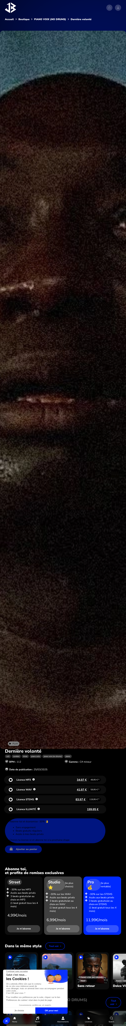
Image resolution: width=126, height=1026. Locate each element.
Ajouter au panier (26, 849)
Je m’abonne (24, 928)
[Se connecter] (118, 8)
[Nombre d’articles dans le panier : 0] (109, 8)
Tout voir (54, 946)
